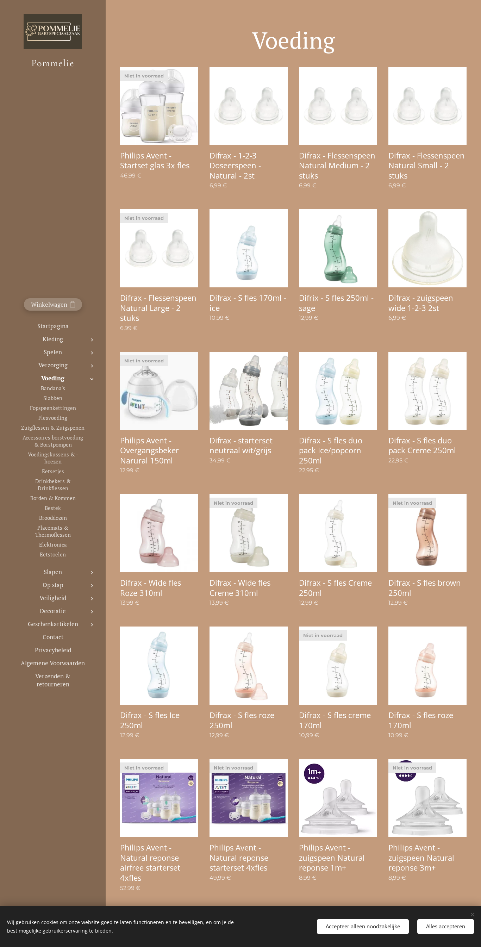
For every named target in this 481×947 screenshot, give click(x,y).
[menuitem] (53, 326)
